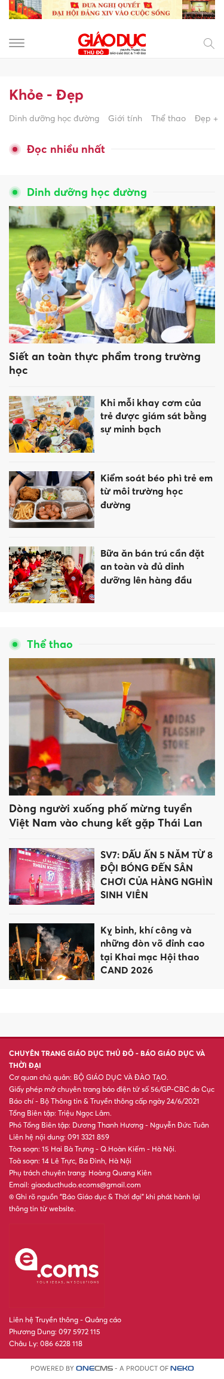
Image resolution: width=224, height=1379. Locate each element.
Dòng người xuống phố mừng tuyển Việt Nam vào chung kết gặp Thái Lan (105, 815)
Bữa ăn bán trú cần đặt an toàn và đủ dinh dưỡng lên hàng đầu (152, 566)
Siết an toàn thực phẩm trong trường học (105, 363)
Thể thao (168, 118)
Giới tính (125, 118)
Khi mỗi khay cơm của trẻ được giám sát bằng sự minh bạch (153, 416)
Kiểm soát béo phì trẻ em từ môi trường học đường (156, 491)
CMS (94, 1368)
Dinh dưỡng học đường (54, 118)
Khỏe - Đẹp (46, 94)
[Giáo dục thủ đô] (112, 42)
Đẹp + (206, 118)
